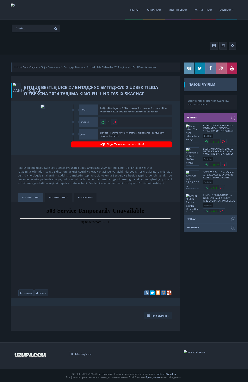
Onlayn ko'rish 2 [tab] (58, 197)
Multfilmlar (178, 10)
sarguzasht (158, 132)
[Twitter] (152, 292)
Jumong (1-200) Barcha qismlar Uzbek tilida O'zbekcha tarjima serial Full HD (219, 199)
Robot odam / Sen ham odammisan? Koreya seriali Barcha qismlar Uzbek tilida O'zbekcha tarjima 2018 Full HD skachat (218, 132)
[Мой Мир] (163, 292)
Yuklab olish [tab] (85, 197)
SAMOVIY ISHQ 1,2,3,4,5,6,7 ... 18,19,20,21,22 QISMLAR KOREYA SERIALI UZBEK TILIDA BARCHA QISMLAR (218, 176)
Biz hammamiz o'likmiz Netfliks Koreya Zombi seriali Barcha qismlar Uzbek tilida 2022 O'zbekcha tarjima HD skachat (218, 155)
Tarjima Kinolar (118, 132)
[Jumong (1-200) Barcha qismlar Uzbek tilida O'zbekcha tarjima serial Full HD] (192, 203)
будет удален (153, 377)
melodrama (144, 132)
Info (42, 293)
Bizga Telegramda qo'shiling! (125, 144)
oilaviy (103, 136)
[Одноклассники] (158, 292)
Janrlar (225, 10)
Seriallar (154, 10)
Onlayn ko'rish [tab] (31, 197)
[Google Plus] (169, 292)
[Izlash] (56, 29)
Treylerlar (114, 136)
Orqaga (28, 293)
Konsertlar (203, 10)
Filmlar (134, 10)
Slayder (104, 132)
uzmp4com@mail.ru (165, 374)
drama (132, 132)
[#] (13, 5)
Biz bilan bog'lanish (81, 354)
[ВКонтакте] (146, 292)
